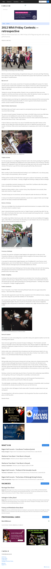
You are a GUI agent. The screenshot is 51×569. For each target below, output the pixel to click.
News (4, 1)
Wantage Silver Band (8, 487)
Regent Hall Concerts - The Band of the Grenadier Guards (19, 470)
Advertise (4, 563)
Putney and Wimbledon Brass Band (12, 508)
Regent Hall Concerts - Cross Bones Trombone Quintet (18, 449)
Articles (8, 23)
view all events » (45, 445)
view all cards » (45, 517)
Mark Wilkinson (6, 521)
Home (4, 23)
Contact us (4, 557)
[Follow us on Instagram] (4, 6)
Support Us (4, 564)
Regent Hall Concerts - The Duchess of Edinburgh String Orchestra (22, 477)
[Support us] (9, 6)
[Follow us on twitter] (3, 6)
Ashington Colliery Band (9, 498)
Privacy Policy (4, 558)
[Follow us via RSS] (6, 6)
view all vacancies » (44, 483)
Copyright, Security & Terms (7, 561)
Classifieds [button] (16, 1)
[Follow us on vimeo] (7, 6)
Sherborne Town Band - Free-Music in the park (16, 456)
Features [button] (9, 1)
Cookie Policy (4, 559)
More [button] (22, 1)
